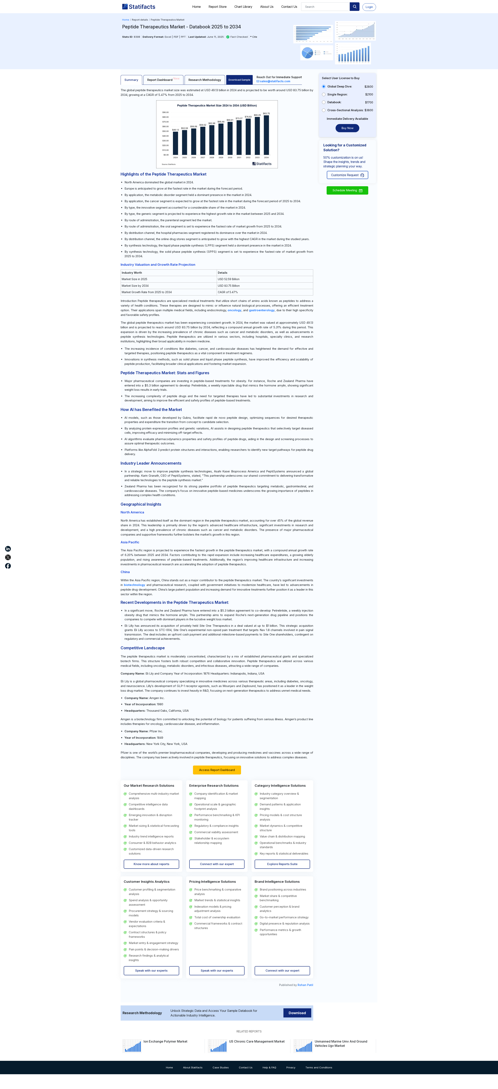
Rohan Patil (305, 985)
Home (196, 7)
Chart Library (243, 7)
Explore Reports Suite (282, 864)
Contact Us (289, 7)
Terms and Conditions (318, 1067)
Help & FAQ (269, 1067)
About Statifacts (193, 1067)
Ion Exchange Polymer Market (165, 1041)
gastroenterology (262, 310)
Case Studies (221, 1067)
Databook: (334, 102)
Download (297, 1013)
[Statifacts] (138, 6)
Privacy (290, 1067)
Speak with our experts (151, 970)
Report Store (218, 7)
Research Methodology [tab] (205, 80)
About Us (267, 7)
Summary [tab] (131, 80)
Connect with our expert (217, 864)
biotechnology (134, 585)
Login (369, 7)
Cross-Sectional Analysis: (345, 110)
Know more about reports (151, 864)
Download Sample (239, 79)
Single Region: (337, 94)
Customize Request (345, 175)
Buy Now (347, 128)
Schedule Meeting (344, 190)
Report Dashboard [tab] (163, 79)
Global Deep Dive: (339, 86)
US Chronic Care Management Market (257, 1041)
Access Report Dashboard (217, 770)
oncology (234, 310)
